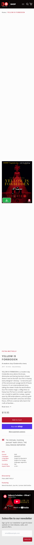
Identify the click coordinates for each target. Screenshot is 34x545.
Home (4, 12)
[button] (27, 4)
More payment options (17, 432)
